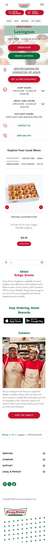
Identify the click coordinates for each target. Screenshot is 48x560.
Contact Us (24, 125)
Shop (16, 21)
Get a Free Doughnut (24, 79)
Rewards (25, 21)
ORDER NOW (24, 47)
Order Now (24, 244)
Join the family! (24, 415)
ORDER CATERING (24, 56)
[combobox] (23, 262)
